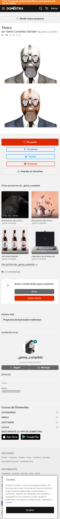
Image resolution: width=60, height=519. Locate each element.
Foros (29, 457)
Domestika (5, 473)
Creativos (37, 457)
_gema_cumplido (31, 185)
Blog (31, 473)
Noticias (24, 473)
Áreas (5, 417)
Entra (34, 291)
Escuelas (46, 457)
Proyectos (13, 457)
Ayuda (37, 473)
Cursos (4, 457)
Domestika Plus (26, 461)
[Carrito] (46, 8)
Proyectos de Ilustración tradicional (22, 319)
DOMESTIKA (14, 8)
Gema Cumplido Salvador (31, 31)
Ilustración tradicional (11, 391)
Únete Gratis (34, 298)
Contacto (16, 473)
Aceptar (30, 510)
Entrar (54, 8)
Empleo (22, 457)
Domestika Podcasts (9, 461)
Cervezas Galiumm (9, 256)
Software (7, 422)
